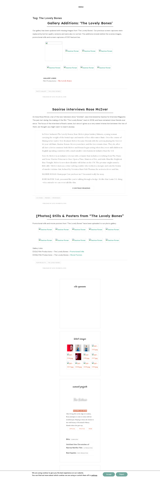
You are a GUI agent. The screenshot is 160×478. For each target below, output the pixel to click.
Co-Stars (39, 198)
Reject (121, 474)
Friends (47, 198)
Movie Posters (76, 255)
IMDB (90, 429)
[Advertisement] (80, 306)
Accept (108, 474)
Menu (81, 7)
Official (72, 429)
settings (94, 475)
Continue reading (81, 188)
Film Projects (41, 262)
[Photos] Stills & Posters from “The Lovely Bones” (80, 216)
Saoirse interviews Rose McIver (80, 109)
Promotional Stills (77, 251)
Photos (82, 429)
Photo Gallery (41, 91)
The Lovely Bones (65, 81)
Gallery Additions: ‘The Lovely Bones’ (80, 23)
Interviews (56, 198)
